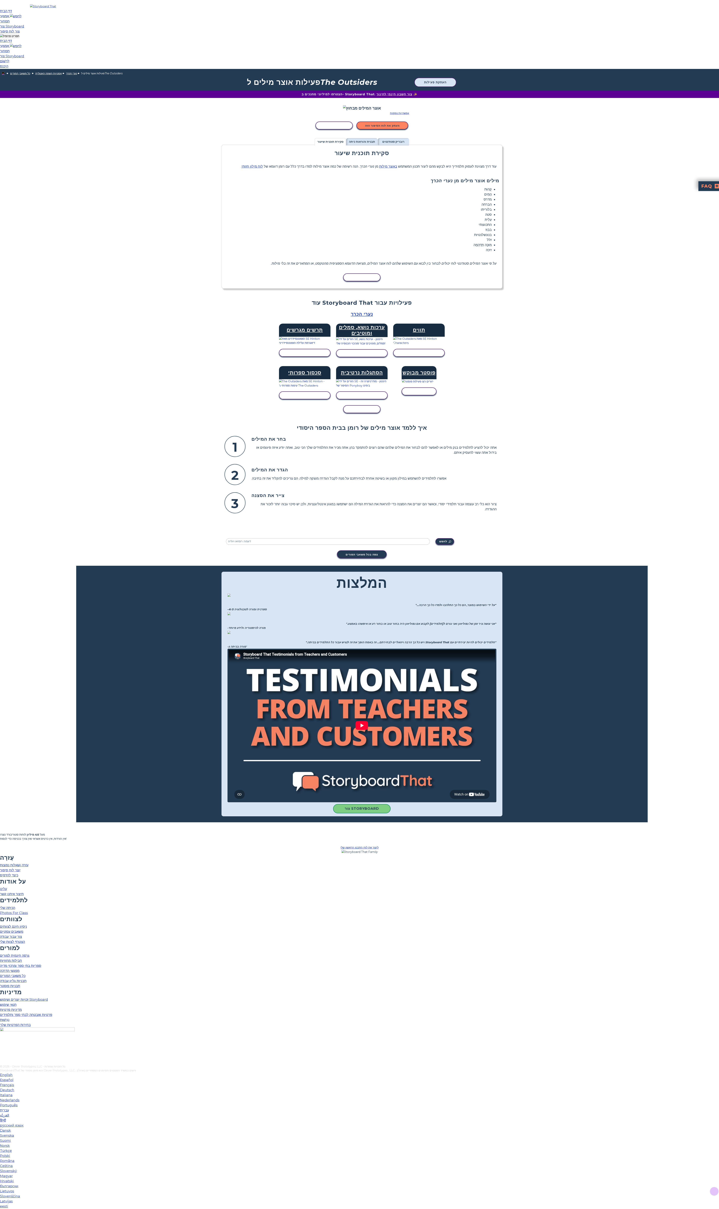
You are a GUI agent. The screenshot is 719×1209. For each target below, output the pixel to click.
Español (6, 1080)
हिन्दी (3, 1120)
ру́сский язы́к (11, 1125)
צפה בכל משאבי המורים (362, 554)
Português (9, 1105)
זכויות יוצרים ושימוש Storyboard (24, 1000)
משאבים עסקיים (11, 932)
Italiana (6, 1095)
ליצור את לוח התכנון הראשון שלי (359, 847)
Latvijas (6, 1201)
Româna (7, 1161)
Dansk (5, 1130)
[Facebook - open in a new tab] (2, 1043)
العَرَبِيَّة (4, 1115)
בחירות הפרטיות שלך (15, 1025)
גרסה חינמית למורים (14, 956)
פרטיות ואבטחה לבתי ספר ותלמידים (26, 1015)
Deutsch (7, 1090)
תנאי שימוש (8, 1005)
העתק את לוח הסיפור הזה (382, 125)
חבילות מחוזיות (11, 961)
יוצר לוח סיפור (10, 870)
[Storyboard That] (43, 6)
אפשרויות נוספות (399, 113)
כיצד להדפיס (9, 875)
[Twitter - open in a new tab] (2, 1056)
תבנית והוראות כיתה (362, 141)
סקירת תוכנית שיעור (330, 141)
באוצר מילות (388, 166)
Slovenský (8, 1171)
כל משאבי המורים (20, 73)
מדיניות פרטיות (11, 1010)
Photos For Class (14, 913)
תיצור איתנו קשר (12, 894)
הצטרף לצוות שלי (12, 942)
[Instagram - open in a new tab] (2, 1050)
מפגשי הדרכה (9, 971)
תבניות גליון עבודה (13, 981)
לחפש (443, 541)
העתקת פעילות (435, 82)
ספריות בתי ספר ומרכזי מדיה (20, 966)
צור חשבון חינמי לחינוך (394, 94)
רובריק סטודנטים (393, 141)
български (9, 1186)
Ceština (6, 1166)
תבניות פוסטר (10, 986)
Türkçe (6, 1151)
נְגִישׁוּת (4, 1020)
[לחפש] (16, 16)
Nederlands (9, 1100)
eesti (4, 1206)
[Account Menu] (9, 36)
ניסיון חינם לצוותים (13, 927)
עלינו (3, 889)
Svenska (7, 1136)
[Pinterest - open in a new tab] (2, 1062)
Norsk (5, 1146)
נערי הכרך (71, 73)
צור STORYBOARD (362, 809)
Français (7, 1085)
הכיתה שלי (7, 908)
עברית (4, 1110)
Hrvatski (7, 1181)
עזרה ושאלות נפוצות (14, 865)
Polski (5, 1156)
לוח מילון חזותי (252, 166)
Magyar (6, 1176)
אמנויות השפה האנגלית (48, 73)
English (6, 1075)
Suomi (5, 1141)
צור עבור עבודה (11, 937)
